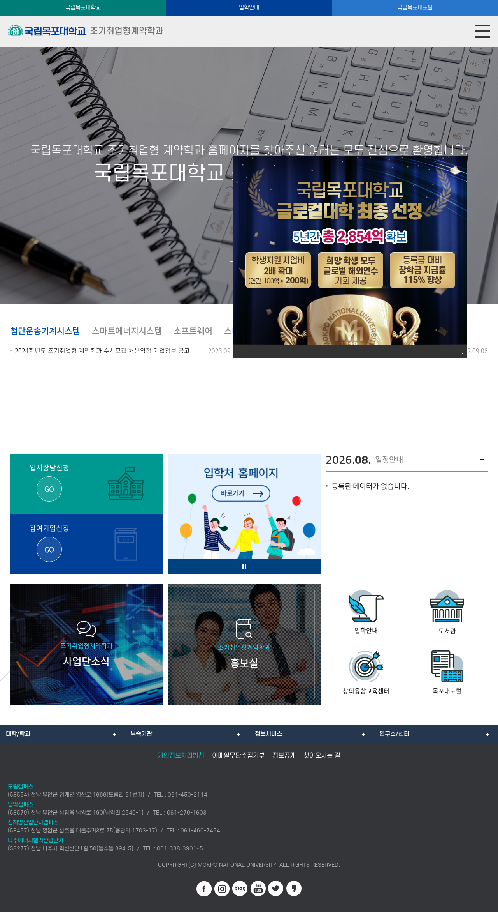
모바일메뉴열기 (482, 31)
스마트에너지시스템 (127, 330)
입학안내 (249, 7)
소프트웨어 (193, 330)
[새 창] (244, 518)
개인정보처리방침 (181, 755)
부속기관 (141, 733)
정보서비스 (268, 733)
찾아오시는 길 (321, 755)
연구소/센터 (394, 733)
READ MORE (482, 329)
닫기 (460, 352)
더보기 (482, 459)
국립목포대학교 (83, 7)
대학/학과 (18, 733)
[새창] (204, 888)
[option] (244, 518)
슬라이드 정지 (244, 567)
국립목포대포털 (415, 7)
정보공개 (284, 755)
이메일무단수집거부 (238, 755)
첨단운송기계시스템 (45, 330)
